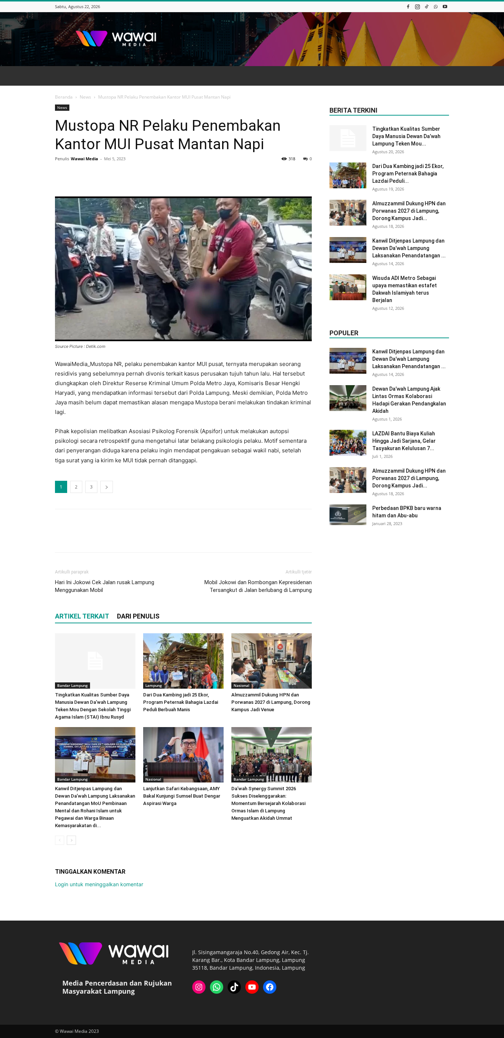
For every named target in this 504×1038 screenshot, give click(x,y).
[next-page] (71, 840)
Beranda (64, 97)
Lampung (153, 685)
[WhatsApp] (436, 6)
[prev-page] (59, 840)
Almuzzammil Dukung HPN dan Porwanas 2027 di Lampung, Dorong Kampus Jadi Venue (270, 702)
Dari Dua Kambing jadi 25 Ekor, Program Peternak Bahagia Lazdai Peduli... (407, 173)
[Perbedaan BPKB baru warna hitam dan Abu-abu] (347, 514)
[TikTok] (426, 6)
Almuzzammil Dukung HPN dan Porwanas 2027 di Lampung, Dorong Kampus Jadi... (409, 211)
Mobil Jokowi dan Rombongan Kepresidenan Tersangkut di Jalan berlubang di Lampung (258, 586)
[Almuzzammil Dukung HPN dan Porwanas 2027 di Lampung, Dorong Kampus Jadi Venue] (271, 661)
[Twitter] (79, 175)
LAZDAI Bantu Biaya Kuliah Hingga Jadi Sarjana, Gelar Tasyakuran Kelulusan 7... (404, 441)
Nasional (241, 685)
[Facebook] (408, 6)
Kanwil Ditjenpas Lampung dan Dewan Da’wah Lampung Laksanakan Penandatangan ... (409, 248)
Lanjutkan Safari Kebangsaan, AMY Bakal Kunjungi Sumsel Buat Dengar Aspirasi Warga (181, 796)
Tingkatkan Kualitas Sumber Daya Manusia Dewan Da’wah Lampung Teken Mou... (406, 136)
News (85, 97)
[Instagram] (417, 6)
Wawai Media (84, 158)
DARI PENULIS (138, 616)
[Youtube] (445, 6)
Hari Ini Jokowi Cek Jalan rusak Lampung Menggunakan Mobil (104, 586)
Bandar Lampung (72, 685)
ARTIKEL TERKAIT (82, 616)
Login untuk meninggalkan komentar (99, 884)
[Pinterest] (96, 175)
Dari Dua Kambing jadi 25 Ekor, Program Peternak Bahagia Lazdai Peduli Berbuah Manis (180, 702)
